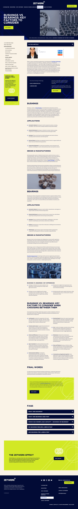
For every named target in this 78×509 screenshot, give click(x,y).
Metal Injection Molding (10, 62)
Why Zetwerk (19, 7)
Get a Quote (8, 27)
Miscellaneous (8, 57)
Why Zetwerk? (58, 458)
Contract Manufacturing (11, 53)
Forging (7, 55)
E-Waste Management (63, 504)
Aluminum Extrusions (10, 48)
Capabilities (6, 7)
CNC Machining (8, 50)
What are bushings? (35, 411)
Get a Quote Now (68, 482)
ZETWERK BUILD (62, 493)
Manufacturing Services (30, 7)
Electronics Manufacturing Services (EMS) (11, 68)
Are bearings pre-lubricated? (38, 432)
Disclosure (71, 504)
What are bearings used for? (38, 416)
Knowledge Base (7, 46)
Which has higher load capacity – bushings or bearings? (48, 422)
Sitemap (51, 504)
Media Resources (7, 44)
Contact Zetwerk (10, 98)
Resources (40, 7)
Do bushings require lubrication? (40, 427)
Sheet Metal (8, 59)
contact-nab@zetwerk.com (35, 83)
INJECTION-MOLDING (9, 64)
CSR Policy (55, 504)
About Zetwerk (48, 7)
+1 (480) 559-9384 (33, 85)
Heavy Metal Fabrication (10, 66)
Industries (12, 7)
